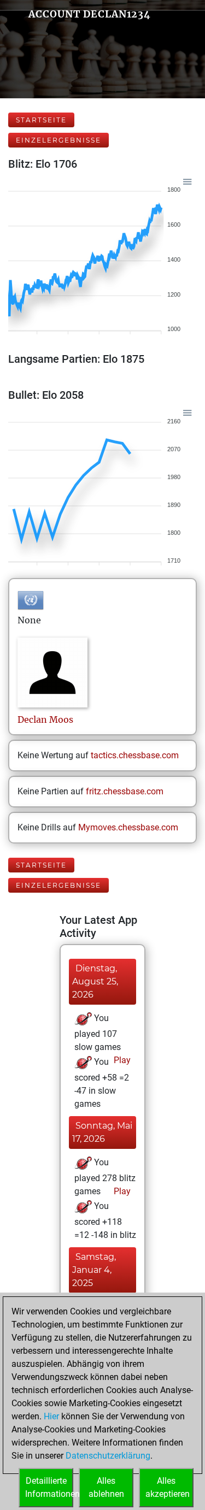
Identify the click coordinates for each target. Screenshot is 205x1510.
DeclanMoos (45, 719)
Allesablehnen (106, 1487)
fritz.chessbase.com (124, 791)
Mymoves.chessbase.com (128, 827)
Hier (51, 1416)
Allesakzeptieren (167, 1487)
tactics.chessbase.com (135, 755)
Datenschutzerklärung (108, 1455)
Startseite (41, 120)
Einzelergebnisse (58, 140)
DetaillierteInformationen (49, 1487)
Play (121, 1060)
